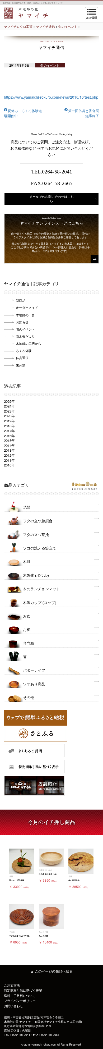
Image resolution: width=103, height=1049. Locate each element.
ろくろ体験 (24, 350)
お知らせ (22, 322)
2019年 (9, 420)
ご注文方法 (12, 985)
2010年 (9, 465)
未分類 (20, 365)
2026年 (9, 401)
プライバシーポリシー (20, 1000)
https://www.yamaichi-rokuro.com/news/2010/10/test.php (51, 97)
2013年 (9, 450)
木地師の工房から (28, 343)
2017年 (9, 430)
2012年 (9, 455)
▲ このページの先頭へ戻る (51, 971)
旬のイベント (25, 329)
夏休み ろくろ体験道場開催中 (23, 113)
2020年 (9, 415)
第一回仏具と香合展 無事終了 (85, 113)
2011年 (9, 460)
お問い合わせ (13, 1006)
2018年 (9, 425)
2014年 (9, 445)
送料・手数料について (20, 995)
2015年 (9, 440)
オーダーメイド (27, 307)
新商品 (20, 300)
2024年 (9, 406)
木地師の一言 (25, 315)
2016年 (9, 435)
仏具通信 (22, 357)
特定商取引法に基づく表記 (23, 990)
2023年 (9, 411)
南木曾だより (25, 336)
